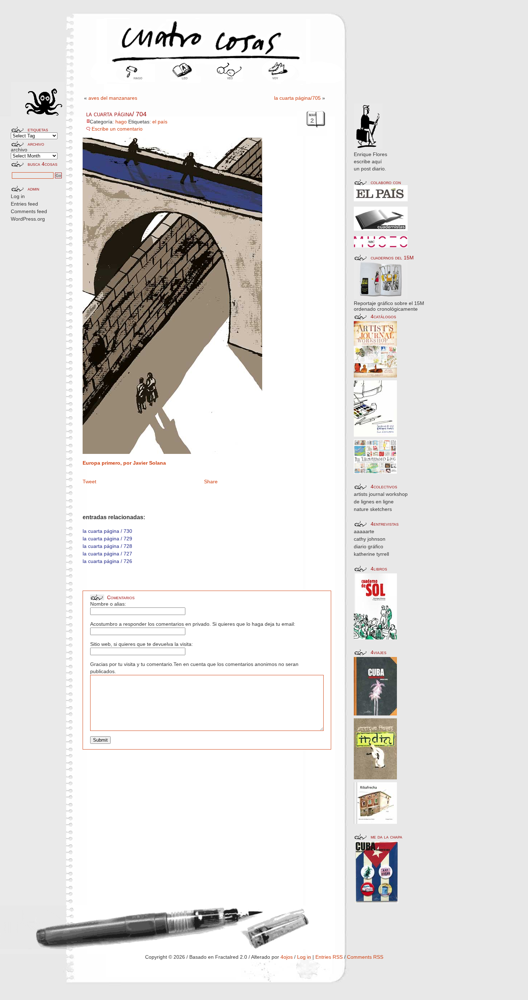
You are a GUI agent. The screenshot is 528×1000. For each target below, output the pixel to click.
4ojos (287, 957)
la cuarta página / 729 (107, 538)
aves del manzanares (112, 98)
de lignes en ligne (374, 501)
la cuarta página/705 (297, 98)
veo (230, 78)
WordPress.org (28, 219)
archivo (19, 149)
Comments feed (29, 211)
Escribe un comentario (117, 129)
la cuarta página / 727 (107, 554)
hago (138, 78)
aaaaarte (364, 531)
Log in (18, 196)
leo (184, 78)
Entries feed (24, 204)
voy (275, 78)
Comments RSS (365, 957)
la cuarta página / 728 (107, 546)
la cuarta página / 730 (107, 531)
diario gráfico (368, 546)
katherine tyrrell (371, 554)
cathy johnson (369, 539)
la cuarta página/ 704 (116, 114)
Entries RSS (329, 957)
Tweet (89, 481)
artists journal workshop (381, 494)
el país (159, 122)
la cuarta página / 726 (107, 561)
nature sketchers (373, 509)
